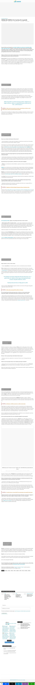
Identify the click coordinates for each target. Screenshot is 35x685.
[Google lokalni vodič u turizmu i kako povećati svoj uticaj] (18, 628)
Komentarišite (27, 21)
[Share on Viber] (25, 684)
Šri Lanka (26, 570)
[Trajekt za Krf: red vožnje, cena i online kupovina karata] (25, 593)
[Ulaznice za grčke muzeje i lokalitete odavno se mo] (5, 629)
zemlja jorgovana (4, 270)
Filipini (12, 570)
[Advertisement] (17, 9)
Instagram (15, 567)
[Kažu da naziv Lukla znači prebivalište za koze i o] (12, 629)
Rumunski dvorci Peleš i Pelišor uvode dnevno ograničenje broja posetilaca (10, 651)
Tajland (29, 570)
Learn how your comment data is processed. (22, 611)
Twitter (22, 567)
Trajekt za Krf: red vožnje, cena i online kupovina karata (30, 595)
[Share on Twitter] (12, 684)
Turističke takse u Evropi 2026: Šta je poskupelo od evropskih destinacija (19, 595)
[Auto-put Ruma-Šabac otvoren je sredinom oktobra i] (12, 636)
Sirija (23, 570)
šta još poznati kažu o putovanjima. (19, 564)
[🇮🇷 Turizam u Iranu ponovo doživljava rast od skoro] (5, 636)
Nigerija (17, 570)
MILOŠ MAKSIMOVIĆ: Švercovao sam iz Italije (17, 680)
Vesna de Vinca (15, 282)
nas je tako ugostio (7, 500)
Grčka (14, 570)
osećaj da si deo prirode (21, 300)
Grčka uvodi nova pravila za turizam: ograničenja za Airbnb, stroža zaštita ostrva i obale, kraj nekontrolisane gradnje (7, 597)
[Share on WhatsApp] (32, 684)
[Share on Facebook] (6, 684)
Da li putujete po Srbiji (5, 220)
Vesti (5, 593)
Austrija (6, 570)
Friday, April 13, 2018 (23, 282)
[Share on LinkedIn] (19, 684)
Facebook (19, 567)
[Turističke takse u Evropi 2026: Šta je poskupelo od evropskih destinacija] (14, 593)
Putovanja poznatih (4, 18)
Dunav (9, 570)
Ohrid (20, 570)
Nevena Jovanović (4, 21)
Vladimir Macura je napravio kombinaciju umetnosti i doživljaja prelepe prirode (19, 189)
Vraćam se (7, 237)
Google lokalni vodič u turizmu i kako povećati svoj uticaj (25, 628)
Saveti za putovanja (30, 593)
